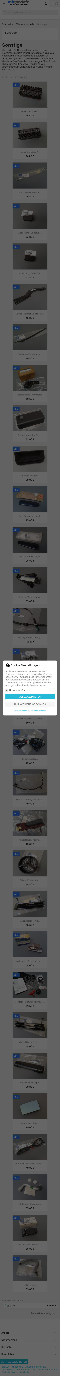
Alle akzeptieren (30, 696)
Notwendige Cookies (19, 690)
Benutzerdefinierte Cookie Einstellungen (30, 710)
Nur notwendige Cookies (30, 704)
